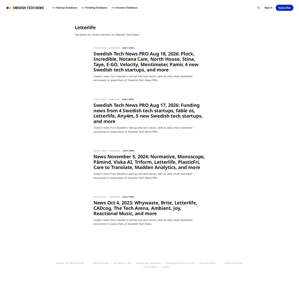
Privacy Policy (150, 267)
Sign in (268, 7)
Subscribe (285, 7)
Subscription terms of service (180, 263)
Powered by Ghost (234, 263)
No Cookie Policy (207, 263)
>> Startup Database (64, 7)
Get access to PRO (122, 263)
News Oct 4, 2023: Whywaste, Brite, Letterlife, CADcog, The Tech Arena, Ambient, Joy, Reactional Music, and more (145, 208)
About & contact (101, 263)
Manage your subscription (148, 263)
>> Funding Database (94, 7)
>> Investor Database (124, 7)
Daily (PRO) (128, 48)
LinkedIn (165, 267)
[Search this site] (258, 7)
